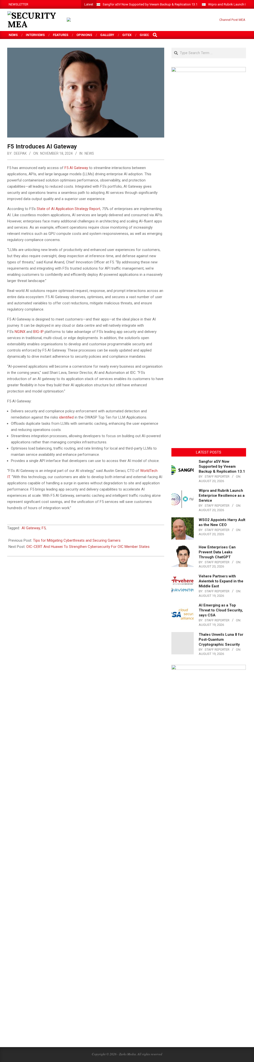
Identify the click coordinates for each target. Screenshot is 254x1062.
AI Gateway (31, 528)
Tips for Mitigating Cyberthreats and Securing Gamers (77, 540)
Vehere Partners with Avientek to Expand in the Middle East (221, 581)
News (89, 153)
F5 (44, 528)
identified (66, 417)
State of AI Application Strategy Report (68, 209)
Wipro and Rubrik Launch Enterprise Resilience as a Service (222, 495)
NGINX (20, 331)
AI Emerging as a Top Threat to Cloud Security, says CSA (221, 610)
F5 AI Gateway (76, 168)
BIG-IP (38, 331)
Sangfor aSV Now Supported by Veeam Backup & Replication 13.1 (150, 4)
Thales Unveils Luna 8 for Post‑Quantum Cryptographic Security (221, 639)
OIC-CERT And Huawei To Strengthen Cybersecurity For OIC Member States (88, 546)
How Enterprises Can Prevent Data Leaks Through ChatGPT (217, 552)
